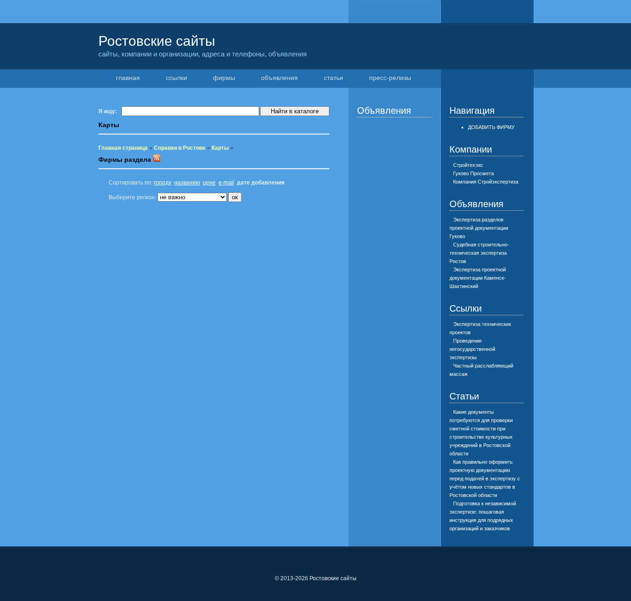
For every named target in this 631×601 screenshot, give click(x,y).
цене (209, 182)
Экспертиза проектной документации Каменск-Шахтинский (477, 278)
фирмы (224, 77)
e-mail (226, 182)
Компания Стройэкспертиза (485, 181)
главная (128, 77)
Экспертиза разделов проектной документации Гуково (478, 228)
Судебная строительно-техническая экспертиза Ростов (479, 253)
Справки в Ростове (180, 148)
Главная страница (123, 148)
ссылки (176, 77)
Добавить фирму (491, 127)
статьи (333, 77)
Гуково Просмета (473, 173)
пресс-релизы (390, 77)
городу (162, 182)
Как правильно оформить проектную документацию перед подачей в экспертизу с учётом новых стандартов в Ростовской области (484, 478)
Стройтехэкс (468, 165)
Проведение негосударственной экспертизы (472, 349)
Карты (220, 148)
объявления (279, 77)
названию (187, 182)
